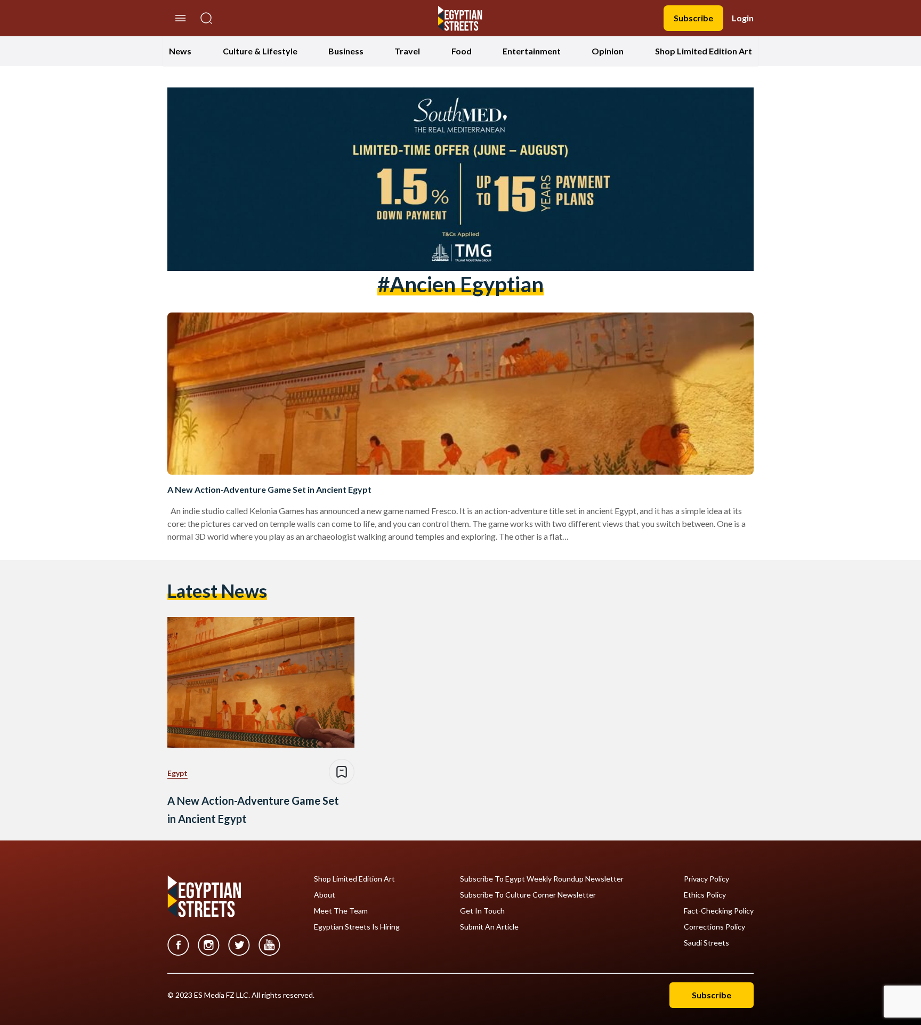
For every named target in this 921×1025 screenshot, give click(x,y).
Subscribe (693, 18)
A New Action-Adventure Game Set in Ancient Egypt (269, 489)
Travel (407, 51)
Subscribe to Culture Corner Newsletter (528, 895)
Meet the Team (341, 911)
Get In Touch (482, 911)
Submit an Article (489, 927)
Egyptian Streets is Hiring (357, 927)
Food (461, 51)
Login (743, 18)
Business (345, 51)
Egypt (177, 773)
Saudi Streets (706, 943)
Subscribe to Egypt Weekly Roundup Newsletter (542, 879)
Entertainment (532, 51)
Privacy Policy (706, 879)
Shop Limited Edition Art (703, 51)
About (324, 895)
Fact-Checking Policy (719, 911)
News (180, 51)
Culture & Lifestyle (260, 51)
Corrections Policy (714, 927)
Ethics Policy (705, 895)
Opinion (608, 51)
